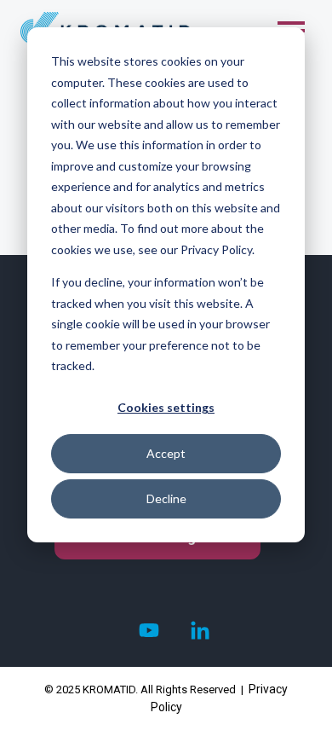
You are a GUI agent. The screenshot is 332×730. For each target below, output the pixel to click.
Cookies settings (166, 407)
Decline (166, 498)
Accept (166, 453)
